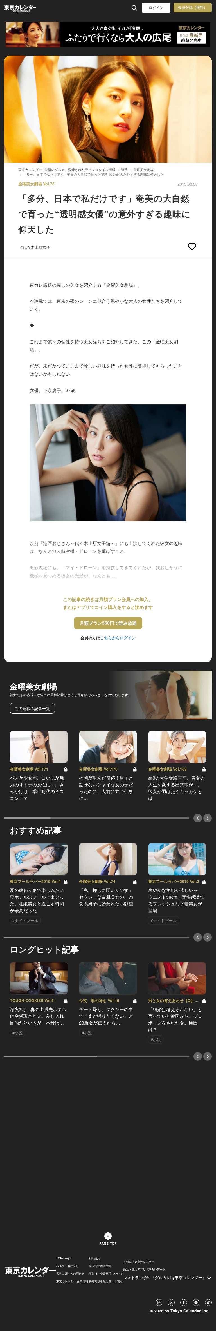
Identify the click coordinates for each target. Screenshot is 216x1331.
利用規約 (94, 1258)
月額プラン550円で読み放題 (108, 623)
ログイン (156, 8)
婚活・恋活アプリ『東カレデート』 (145, 1269)
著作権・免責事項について (106, 1273)
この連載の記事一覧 (32, 708)
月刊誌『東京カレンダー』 (140, 1261)
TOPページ (63, 1258)
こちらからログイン (118, 637)
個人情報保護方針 (100, 1266)
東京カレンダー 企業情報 (72, 1281)
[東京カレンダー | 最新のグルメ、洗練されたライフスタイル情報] (20, 8)
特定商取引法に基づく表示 (106, 1281)
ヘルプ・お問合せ (67, 1266)
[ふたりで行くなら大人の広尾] (108, 34)
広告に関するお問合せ (70, 1273)
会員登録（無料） (192, 7)
